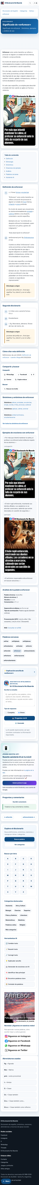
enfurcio (29, 646)
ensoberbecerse (9, 417)
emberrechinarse (18, 415)
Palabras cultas (11, 925)
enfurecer (6, 14)
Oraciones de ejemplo (13, 168)
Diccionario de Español (10, 11)
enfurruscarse (19, 656)
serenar (25, 409)
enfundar (19, 646)
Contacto (4, 1159)
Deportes (27, 910)
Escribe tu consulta (10, 690)
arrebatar (20, 402)
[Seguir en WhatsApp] (17, 1045)
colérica (11, 214)
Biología (8, 910)
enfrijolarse (27, 641)
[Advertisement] (19, 40)
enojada (29, 211)
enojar (6, 405)
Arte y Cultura (20, 906)
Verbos (31, 11)
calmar (20, 409)
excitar (11, 405)
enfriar (6, 641)
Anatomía (9, 906)
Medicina (21, 920)
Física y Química (11, 915)
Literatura (23, 915)
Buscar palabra (19, 839)
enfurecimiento (29, 651)
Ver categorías (19, 844)
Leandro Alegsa (16, 357)
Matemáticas (10, 920)
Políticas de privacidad (13, 1180)
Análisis (8, 171)
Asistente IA (10, 177)
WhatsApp (4, 1144)
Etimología (9, 162)
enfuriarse (7, 656)
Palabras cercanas (12, 174)
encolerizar (25, 192)
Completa (11, 712)
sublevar (28, 405)
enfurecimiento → (29, 817)
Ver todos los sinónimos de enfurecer (15, 423)
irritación (12, 204)
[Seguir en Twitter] (17, 1050)
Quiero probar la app (20, 783)
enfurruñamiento (9, 660)
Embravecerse (29, 237)
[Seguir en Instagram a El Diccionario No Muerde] (19, 1007)
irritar (16, 405)
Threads (3, 1148)
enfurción (7, 651)
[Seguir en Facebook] (17, 1041)
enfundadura (8, 646)
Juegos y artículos (7, 1165)
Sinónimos (9, 165)
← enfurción (8, 817)
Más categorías (11, 930)
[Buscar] (30, 3)
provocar (22, 405)
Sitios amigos (5, 1169)
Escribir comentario (19, 802)
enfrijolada (15, 641)
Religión (22, 925)
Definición (9, 158)
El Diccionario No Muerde (9, 1151)
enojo (18, 204)
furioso (18, 192)
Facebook (4, 1135)
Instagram (4, 1138)
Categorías (23, 11)
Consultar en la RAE (14, 628)
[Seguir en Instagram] (17, 1036)
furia (24, 202)
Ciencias (18, 910)
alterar (14, 402)
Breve (22, 712)
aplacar (14, 409)
